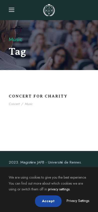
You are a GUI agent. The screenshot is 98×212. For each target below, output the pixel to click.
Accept (48, 200)
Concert (14, 103)
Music (29, 103)
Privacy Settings (78, 200)
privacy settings (59, 189)
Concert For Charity (38, 96)
